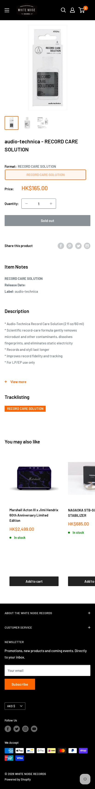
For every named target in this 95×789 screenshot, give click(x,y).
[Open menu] (7, 10)
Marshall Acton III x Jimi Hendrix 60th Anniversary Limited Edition (33, 515)
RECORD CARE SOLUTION (25, 409)
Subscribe (20, 684)
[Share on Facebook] (61, 245)
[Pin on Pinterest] (69, 245)
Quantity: (12, 204)
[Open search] (63, 10)
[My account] (72, 10)
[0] (82, 10)
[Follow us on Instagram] (25, 729)
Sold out (47, 220)
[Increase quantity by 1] (51, 203)
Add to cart (34, 581)
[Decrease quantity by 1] (26, 203)
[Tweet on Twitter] (78, 245)
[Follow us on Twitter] (16, 729)
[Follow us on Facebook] (8, 729)
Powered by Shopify (18, 779)
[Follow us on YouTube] (34, 729)
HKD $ (11, 706)
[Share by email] (87, 245)
